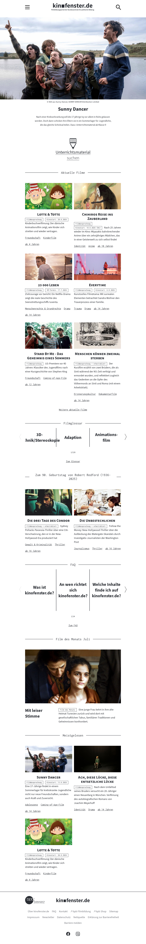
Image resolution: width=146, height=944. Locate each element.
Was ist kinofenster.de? (39, 590)
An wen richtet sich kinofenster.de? (73, 590)
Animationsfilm (106, 437)
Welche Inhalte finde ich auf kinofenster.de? (106, 590)
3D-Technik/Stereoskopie (39, 437)
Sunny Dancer (73, 109)
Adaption (72, 437)
